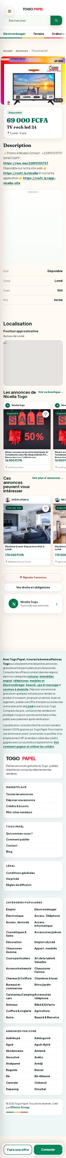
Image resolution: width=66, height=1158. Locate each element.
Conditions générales (20, 872)
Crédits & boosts (17, 806)
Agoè (9, 1044)
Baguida (11, 1070)
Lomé (29, 706)
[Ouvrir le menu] (9, 11)
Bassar (39, 1070)
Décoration (13, 942)
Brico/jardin (42, 984)
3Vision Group (19, 1107)
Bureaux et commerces (14, 986)
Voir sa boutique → (50, 392)
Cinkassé (40, 1082)
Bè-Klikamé (42, 1076)
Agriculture (42, 1010)
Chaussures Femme (42, 970)
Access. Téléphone (47, 915)
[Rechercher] (56, 20)
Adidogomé (42, 1038)
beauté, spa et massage (42, 684)
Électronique (14, 915)
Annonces (22, 50)
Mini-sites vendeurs (19, 812)
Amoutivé (12, 1057)
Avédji (38, 1063)
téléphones (21, 680)
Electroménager (14, 33)
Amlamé (39, 1050)
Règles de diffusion (18, 884)
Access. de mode (17, 922)
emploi (7, 680)
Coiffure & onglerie (18, 1010)
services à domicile (15, 689)
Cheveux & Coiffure (19, 978)
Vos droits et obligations (33, 587)
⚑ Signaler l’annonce (33, 577)
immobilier (47, 676)
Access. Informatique (43, 924)
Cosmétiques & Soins (16, 934)
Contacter (48, 1149)
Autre (10, 1017)
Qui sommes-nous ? (19, 833)
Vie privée (12, 878)
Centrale (12, 1082)
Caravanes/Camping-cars (19, 996)
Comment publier (18, 839)
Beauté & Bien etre (46, 1017)
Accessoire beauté (18, 968)
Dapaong (12, 1089)
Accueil (7, 50)
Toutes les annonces (19, 794)
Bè (8, 1076)
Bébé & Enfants (44, 1004)
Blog (9, 851)
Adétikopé (13, 1038)
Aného (38, 1057)
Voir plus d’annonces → (47, 477)
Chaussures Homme (14, 950)
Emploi (10, 909)
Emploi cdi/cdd (44, 942)
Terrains (38, 33)
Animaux (12, 1004)
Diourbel (40, 1089)
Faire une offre (18, 1149)
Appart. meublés (45, 948)
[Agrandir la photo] (33, 88)
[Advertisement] (33, 227)
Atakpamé (13, 1063)
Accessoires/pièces (47, 932)
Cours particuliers (18, 958)
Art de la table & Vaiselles (44, 960)
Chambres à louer (46, 978)
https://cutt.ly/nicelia (20, 173)
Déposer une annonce (20, 800)
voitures (32, 676)
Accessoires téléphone (42, 996)
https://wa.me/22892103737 (25, 163)
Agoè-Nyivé (42, 1044)
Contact (11, 845)
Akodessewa (14, 1050)
